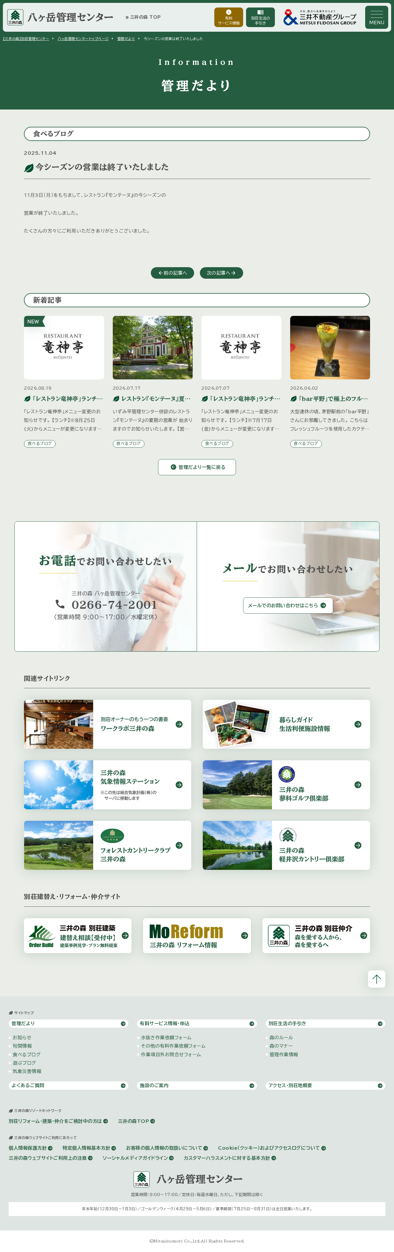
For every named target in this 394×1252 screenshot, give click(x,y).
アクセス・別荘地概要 (290, 1085)
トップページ (83, 38)
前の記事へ (175, 273)
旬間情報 (22, 1046)
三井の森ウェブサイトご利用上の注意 (48, 1158)
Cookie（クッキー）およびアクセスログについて (269, 1148)
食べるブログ (40, 444)
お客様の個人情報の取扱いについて (164, 1148)
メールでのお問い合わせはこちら (283, 605)
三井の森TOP (133, 1121)
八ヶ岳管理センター (70, 17)
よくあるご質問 (28, 1085)
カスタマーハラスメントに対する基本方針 (227, 1158)
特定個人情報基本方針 (86, 1148)
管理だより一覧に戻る (202, 467)
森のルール (281, 1037)
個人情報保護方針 (28, 1148)
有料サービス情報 (229, 17)
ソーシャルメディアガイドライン (135, 1158)
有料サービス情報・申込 (165, 1023)
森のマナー (281, 1046)
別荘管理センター (26, 38)
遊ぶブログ (24, 1063)
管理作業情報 (284, 1054)
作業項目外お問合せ (171, 1054)
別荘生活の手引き (260, 17)
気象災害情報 (27, 1071)
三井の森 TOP (143, 17)
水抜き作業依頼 (166, 1037)
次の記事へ (219, 273)
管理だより (126, 38)
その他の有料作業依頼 (173, 1046)
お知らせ (22, 1037)
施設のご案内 (154, 1085)
